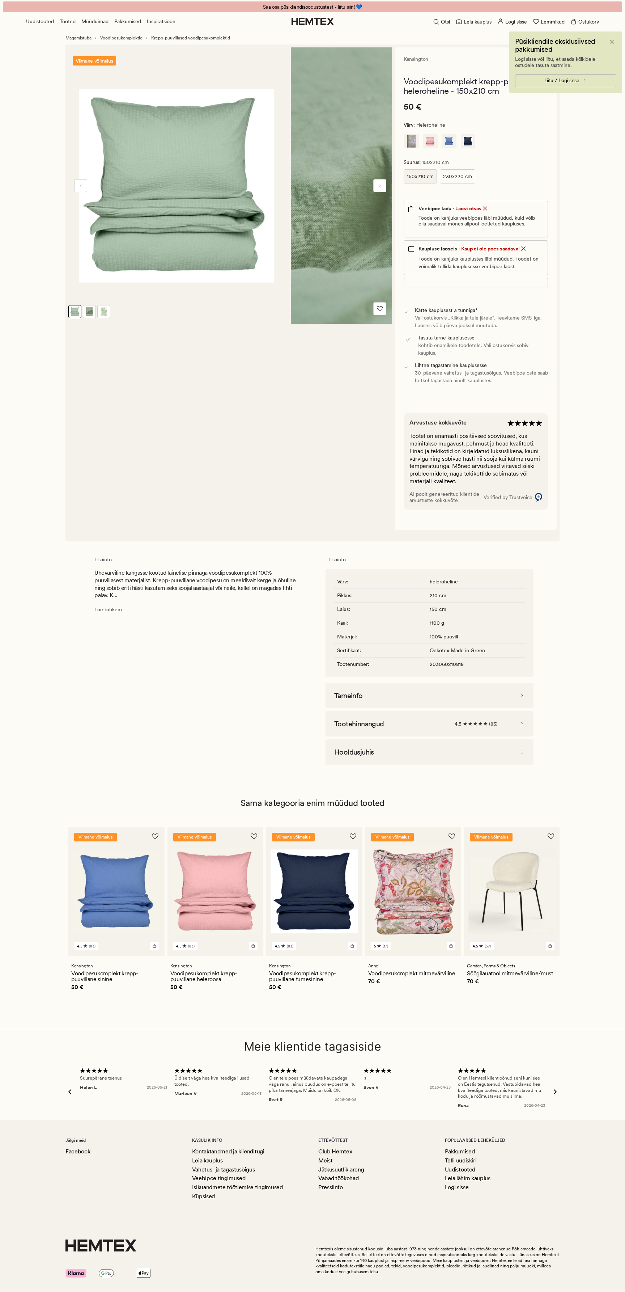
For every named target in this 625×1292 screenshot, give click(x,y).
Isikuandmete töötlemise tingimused (237, 1187)
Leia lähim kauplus (467, 1178)
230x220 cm (457, 176)
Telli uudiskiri (461, 1160)
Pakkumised (127, 21)
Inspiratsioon (161, 21)
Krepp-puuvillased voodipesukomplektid (190, 38)
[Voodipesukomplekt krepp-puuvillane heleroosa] (430, 141)
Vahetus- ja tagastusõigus (223, 1169)
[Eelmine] (80, 185)
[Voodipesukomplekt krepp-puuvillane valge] (411, 141)
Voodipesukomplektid (121, 38)
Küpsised (203, 1196)
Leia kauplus (207, 1160)
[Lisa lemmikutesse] (379, 308)
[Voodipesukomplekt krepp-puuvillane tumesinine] (468, 141)
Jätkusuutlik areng (341, 1169)
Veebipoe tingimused (219, 1178)
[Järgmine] (379, 185)
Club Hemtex (335, 1151)
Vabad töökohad (338, 1178)
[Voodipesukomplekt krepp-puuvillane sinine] (449, 141)
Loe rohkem (108, 609)
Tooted (68, 21)
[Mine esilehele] (313, 21)
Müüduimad (95, 21)
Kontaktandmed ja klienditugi (228, 1151)
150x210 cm (420, 176)
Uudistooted (40, 21)
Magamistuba (78, 38)
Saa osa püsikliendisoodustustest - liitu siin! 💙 (312, 6)
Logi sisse (457, 1187)
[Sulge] (612, 41)
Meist (325, 1160)
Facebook (77, 1151)
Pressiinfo (330, 1187)
